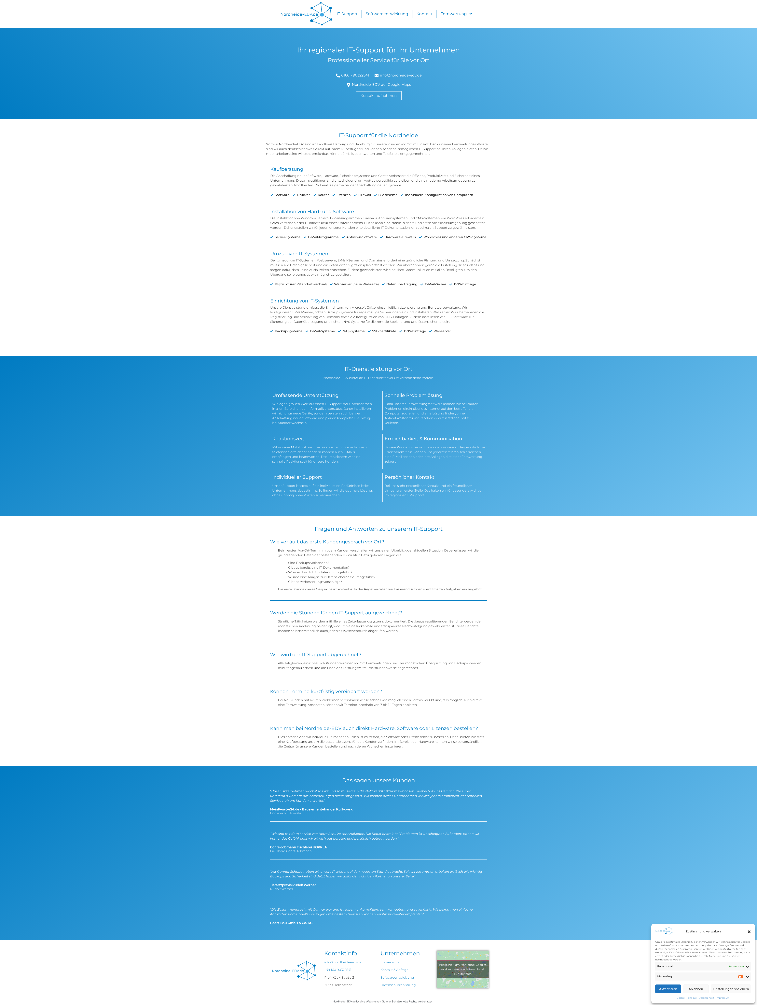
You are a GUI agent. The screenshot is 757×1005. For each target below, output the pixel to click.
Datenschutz (706, 997)
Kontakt (424, 13)
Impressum (723, 997)
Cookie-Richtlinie (687, 997)
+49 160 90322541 (337, 970)
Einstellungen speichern (731, 989)
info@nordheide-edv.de (343, 962)
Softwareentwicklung (387, 13)
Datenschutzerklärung (398, 985)
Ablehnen (696, 989)
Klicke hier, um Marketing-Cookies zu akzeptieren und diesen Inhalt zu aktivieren (463, 969)
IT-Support (347, 13)
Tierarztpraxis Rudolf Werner (293, 885)
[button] (749, 932)
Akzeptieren (668, 989)
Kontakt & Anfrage (394, 970)
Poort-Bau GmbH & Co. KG (291, 923)
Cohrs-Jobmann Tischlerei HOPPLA (298, 847)
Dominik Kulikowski (285, 813)
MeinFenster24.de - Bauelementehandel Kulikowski (311, 809)
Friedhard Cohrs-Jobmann (291, 851)
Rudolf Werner (281, 889)
